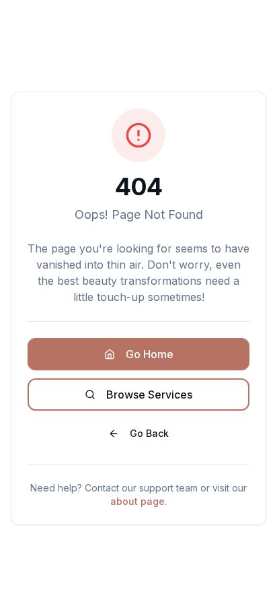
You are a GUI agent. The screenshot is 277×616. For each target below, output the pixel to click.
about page (137, 501)
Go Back (149, 433)
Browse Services (149, 394)
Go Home (149, 354)
